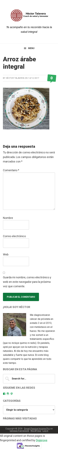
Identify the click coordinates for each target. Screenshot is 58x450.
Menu (31, 48)
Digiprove (41, 440)
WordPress (35, 431)
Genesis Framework (19, 431)
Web (6, 254)
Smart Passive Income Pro (37, 428)
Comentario (11, 170)
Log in (45, 431)
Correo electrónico (14, 236)
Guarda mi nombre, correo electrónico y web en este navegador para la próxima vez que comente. (27, 282)
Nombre (8, 217)
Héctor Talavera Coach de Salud (29, 15)
